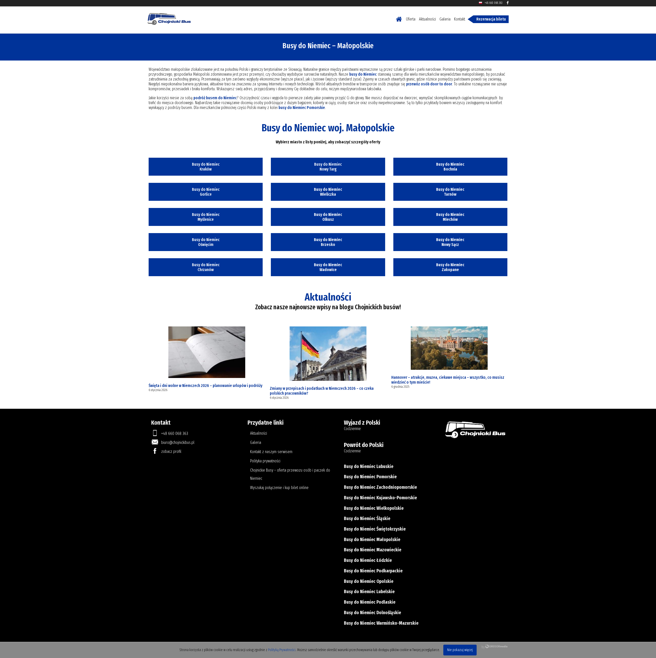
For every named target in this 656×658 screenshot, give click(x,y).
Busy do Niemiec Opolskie (368, 581)
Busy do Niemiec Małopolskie (372, 539)
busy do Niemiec (363, 74)
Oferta (410, 19)
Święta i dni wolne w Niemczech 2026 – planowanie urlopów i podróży (205, 385)
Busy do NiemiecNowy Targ (328, 167)
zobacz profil (171, 451)
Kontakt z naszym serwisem (271, 451)
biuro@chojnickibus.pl (177, 442)
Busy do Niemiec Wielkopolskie (374, 508)
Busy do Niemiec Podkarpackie (373, 571)
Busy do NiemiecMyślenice (206, 217)
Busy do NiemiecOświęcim (206, 242)
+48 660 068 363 (493, 3)
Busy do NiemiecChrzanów (206, 267)
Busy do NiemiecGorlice (206, 192)
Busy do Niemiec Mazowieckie (372, 550)
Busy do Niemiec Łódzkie (368, 560)
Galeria (444, 19)
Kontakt (459, 19)
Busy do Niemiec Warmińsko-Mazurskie (381, 623)
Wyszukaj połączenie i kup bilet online (279, 487)
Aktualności (427, 19)
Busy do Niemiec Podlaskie (369, 602)
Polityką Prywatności (281, 650)
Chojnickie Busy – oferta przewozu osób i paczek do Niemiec (290, 474)
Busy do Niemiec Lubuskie (368, 466)
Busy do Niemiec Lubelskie (369, 591)
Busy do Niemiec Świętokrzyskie (375, 529)
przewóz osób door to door (429, 84)
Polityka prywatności (265, 460)
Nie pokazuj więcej (460, 650)
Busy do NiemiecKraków (206, 167)
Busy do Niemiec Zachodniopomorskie (380, 487)
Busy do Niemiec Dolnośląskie (372, 612)
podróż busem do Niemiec (215, 97)
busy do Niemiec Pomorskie (302, 107)
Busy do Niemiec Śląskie (367, 518)
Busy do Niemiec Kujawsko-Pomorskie (380, 498)
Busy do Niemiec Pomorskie (370, 477)
